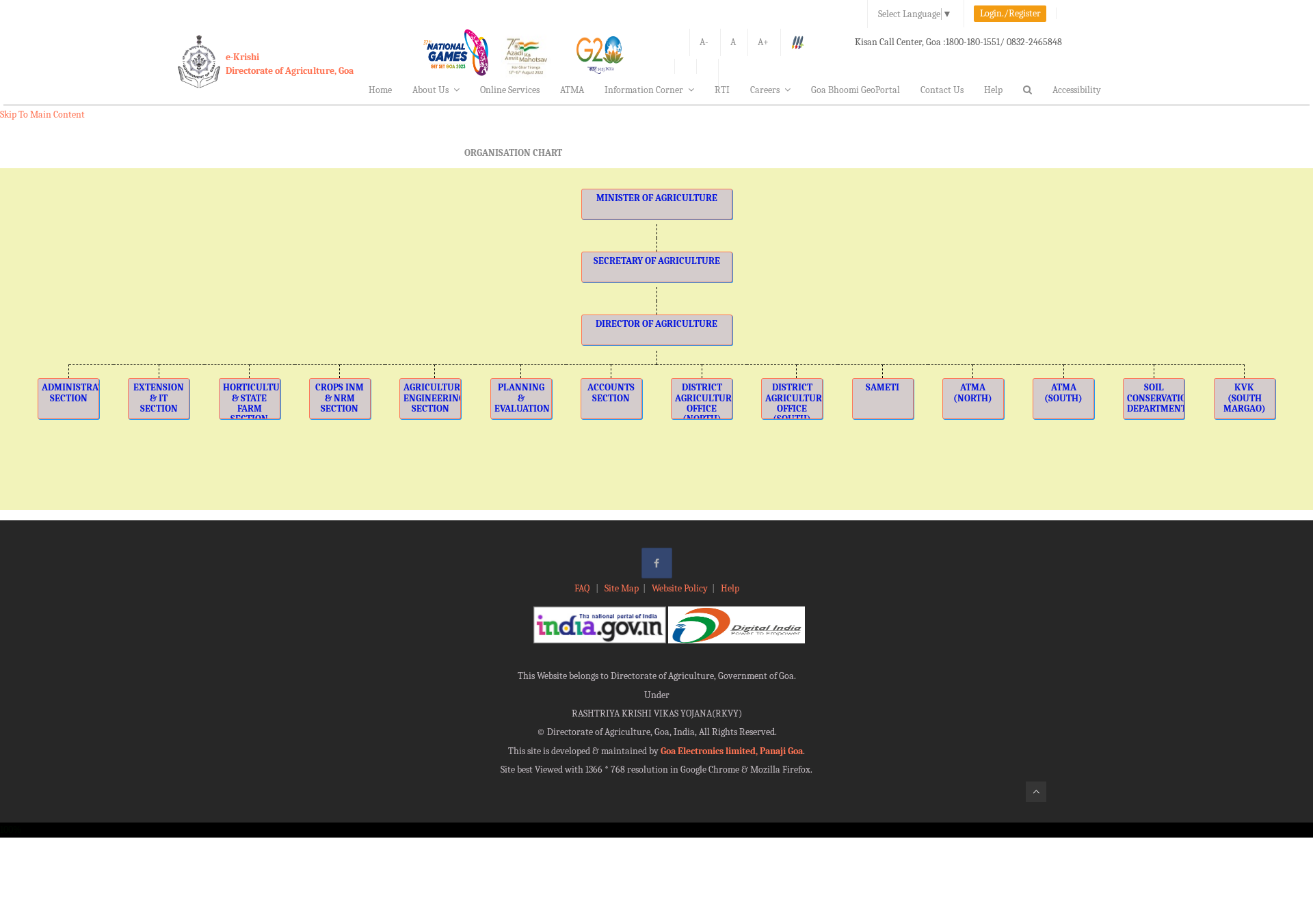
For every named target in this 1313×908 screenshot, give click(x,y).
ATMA (572, 90)
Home (380, 90)
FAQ (583, 588)
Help (993, 90)
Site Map (622, 588)
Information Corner (644, 90)
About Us (430, 90)
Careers (765, 90)
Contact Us (942, 90)
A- (704, 42)
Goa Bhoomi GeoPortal (855, 90)
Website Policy (680, 588)
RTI (722, 90)
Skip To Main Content (42, 114)
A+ (763, 42)
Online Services (510, 90)
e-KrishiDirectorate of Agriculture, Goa (290, 64)
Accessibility (1076, 90)
